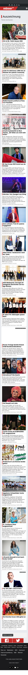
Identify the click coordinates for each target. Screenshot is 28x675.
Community (22, 174)
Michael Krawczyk (12, 174)
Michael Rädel (11, 111)
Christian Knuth (15, 144)
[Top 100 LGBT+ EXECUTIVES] (14, 579)
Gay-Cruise (19, 647)
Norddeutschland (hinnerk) (18, 204)
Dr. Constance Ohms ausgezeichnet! (9, 525)
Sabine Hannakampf (12, 383)
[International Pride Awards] (14, 365)
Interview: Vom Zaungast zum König (14, 194)
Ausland (19, 144)
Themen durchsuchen (7, 20)
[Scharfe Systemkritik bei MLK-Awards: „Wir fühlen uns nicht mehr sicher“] (14, 122)
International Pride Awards (11, 374)
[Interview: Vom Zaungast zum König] (14, 185)
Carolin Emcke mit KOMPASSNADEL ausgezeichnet (13, 432)
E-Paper (9, 5)
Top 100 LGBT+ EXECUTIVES (12, 588)
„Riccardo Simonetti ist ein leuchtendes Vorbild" (13, 558)
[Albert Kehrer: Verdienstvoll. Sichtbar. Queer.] (14, 243)
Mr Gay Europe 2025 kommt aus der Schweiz (14, 165)
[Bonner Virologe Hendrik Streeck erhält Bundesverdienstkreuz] (14, 335)
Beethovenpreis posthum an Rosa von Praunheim (14, 101)
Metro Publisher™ (16, 662)
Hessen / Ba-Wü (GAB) (17, 51)
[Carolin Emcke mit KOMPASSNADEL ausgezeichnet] (14, 422)
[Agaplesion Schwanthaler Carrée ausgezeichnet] (14, 484)
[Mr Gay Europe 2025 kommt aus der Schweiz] (14, 155)
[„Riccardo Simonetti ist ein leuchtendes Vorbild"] (14, 548)
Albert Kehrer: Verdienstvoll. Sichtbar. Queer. (14, 253)
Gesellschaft (4, 645)
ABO (16, 650)
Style (2, 647)
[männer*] (9, 8)
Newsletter (3, 655)
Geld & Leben (7, 647)
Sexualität (14, 295)
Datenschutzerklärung (6, 652)
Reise (25, 645)
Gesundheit (20, 645)
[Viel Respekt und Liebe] (14, 394)
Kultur (15, 645)
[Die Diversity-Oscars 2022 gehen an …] (14, 607)
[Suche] (19, 5)
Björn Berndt (11, 51)
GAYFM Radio (14, 5)
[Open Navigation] (22, 8)
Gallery (12, 5)
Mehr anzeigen (15, 49)
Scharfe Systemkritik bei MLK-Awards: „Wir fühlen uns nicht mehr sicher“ (14, 132)
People (19, 111)
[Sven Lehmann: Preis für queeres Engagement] (14, 214)
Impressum (22, 650)
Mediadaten (10, 650)
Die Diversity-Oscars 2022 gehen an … (14, 617)
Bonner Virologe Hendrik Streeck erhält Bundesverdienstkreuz (13, 345)
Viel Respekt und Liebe (10, 403)
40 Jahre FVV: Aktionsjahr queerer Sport (14, 315)
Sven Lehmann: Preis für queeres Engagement (13, 224)
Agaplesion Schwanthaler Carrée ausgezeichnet (13, 493)
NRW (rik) (14, 81)
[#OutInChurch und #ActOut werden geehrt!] (14, 452)
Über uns (3, 650)
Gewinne (13, 647)
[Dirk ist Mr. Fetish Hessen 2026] (14, 32)
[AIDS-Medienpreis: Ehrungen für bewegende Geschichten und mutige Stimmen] (14, 273)
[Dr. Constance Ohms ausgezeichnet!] (14, 515)
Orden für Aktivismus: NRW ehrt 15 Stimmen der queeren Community (14, 71)
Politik (13, 233)
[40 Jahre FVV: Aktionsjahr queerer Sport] (14, 305)
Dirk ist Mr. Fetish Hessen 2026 (13, 41)
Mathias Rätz (11, 204)
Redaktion (10, 81)
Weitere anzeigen (7, 635)
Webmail (20, 652)
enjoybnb (25, 647)
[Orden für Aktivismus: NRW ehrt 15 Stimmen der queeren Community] (14, 61)
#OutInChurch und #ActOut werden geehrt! (14, 462)
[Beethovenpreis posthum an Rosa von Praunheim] (14, 91)
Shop (17, 5)
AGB (15, 652)
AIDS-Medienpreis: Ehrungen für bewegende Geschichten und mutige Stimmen (13, 284)
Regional (10, 645)
